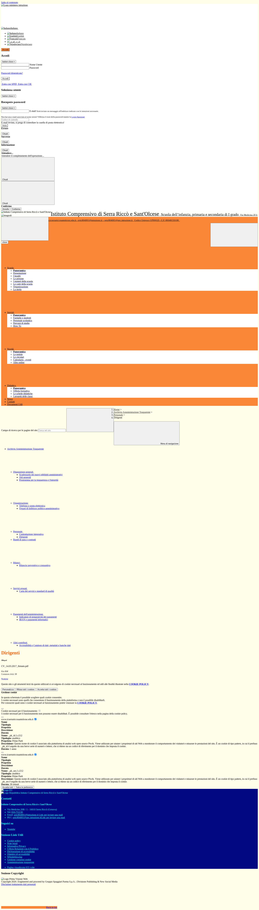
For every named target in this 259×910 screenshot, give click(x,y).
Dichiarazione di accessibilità (21, 851)
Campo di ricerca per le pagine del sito (19, 430)
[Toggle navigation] (25, 229)
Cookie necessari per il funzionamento (19, 711)
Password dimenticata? (12, 73)
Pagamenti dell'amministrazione (28, 614)
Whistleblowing (14, 857)
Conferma (16, 209)
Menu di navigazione (169, 443)
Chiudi (5, 134)
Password (34, 67)
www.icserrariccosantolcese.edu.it (17, 719)
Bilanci (17, 562)
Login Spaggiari (78, 117)
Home (117, 409)
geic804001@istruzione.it (38, 815)
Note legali (12, 843)
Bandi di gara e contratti (24, 539)
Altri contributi (20, 642)
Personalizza (8, 689)
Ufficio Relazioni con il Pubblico (22, 849)
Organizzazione (21, 503)
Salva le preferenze (24, 787)
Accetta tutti (47, 689)
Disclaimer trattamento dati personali (18, 884)
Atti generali (25, 477)
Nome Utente (36, 64)
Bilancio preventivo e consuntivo (34, 565)
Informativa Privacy (16, 846)
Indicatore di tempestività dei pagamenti (38, 617)
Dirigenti (23, 537)
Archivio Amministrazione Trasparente (132, 412)
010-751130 (17, 812)
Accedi (5, 50)
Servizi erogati (20, 588)
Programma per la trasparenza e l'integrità (38, 480)
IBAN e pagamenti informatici (33, 619)
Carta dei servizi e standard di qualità (36, 591)
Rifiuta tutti (25, 689)
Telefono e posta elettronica (32, 505)
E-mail (33, 111)
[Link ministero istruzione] (14, 5)
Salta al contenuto (9, 2)
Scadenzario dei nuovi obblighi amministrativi (41, 474)
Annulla (5, 209)
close (4, 242)
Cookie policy (14, 840)
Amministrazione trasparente (20, 862)
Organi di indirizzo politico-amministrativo (39, 508)
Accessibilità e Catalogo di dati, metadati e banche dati (45, 645)
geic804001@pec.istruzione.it (39, 817)
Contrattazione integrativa (31, 534)
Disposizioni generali (23, 472)
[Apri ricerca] (234, 235)
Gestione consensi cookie (19, 859)
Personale (118, 415)
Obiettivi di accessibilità (18, 854)
